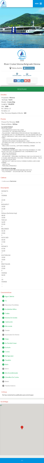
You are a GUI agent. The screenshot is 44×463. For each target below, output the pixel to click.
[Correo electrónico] (25, 80)
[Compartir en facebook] (15, 80)
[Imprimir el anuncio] (29, 80)
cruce (22, 60)
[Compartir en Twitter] (18, 80)
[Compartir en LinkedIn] (22, 80)
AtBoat (3, 3)
